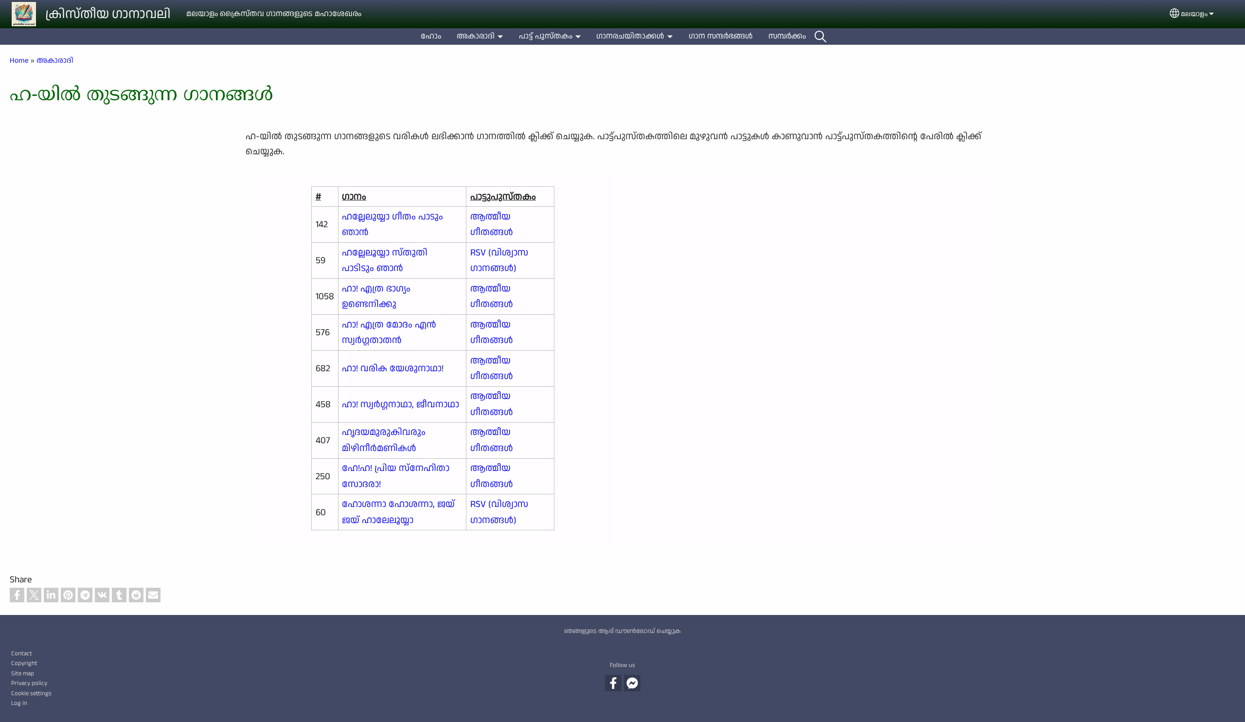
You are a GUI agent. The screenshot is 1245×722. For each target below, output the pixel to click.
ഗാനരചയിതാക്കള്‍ (630, 36)
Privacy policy (29, 683)
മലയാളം (1194, 14)
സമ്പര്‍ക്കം (787, 36)
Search (820, 36)
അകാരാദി (476, 36)
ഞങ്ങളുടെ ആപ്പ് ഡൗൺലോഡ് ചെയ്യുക (622, 631)
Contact (21, 653)
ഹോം (431, 36)
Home (19, 60)
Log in (19, 703)
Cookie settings (31, 693)
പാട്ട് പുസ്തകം (545, 36)
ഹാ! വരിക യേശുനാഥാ (392, 368)
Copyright (24, 663)
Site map (22, 673)
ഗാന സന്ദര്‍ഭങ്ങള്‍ (721, 36)
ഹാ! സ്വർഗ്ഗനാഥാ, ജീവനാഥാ (400, 404)
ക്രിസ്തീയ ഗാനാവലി (108, 14)
